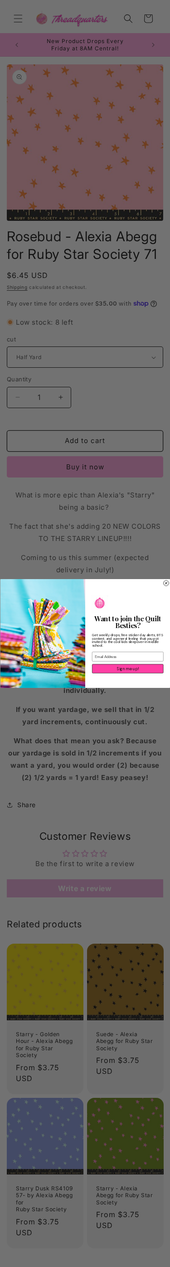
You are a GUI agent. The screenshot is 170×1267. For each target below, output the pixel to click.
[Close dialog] (166, 583)
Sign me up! (127, 669)
